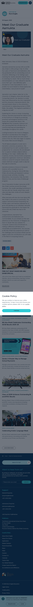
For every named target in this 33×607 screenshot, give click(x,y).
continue (16, 310)
